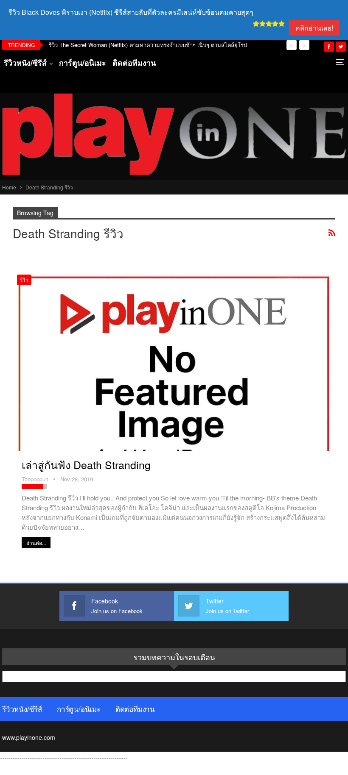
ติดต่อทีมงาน (134, 62)
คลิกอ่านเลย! (314, 28)
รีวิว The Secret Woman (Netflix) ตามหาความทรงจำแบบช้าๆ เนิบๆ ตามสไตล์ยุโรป (148, 45)
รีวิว (24, 279)
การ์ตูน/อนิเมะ (82, 62)
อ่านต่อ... (36, 542)
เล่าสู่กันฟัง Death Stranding (86, 464)
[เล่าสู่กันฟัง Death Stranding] (174, 360)
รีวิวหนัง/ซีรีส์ (25, 62)
